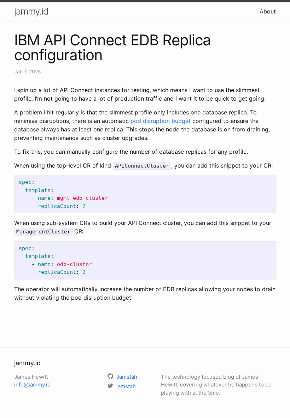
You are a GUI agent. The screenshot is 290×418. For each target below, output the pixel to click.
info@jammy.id (32, 384)
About (268, 11)
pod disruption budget (160, 120)
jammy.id (31, 11)
